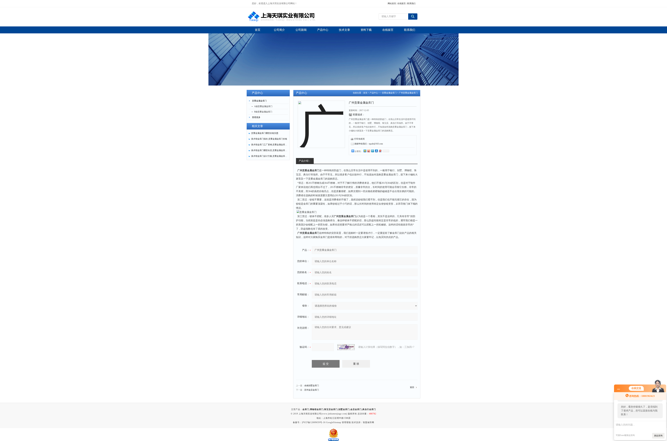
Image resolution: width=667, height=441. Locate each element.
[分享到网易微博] (380, 151)
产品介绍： (305, 161)
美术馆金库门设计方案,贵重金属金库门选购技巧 (269, 156)
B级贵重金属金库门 (263, 112)
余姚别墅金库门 (311, 385)
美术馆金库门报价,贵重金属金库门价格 (269, 139)
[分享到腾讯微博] (372, 151)
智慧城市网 (368, 422)
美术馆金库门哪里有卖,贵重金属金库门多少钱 (269, 150)
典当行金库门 (369, 409)
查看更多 (256, 117)
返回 (412, 387)
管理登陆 (346, 422)
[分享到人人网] (376, 151)
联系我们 (411, 3)
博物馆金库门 (316, 409)
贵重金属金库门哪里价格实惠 (264, 133)
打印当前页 (359, 139)
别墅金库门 (344, 409)
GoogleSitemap (333, 422)
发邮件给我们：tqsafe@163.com (368, 144)
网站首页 (392, 3)
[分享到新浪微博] (368, 151)
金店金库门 (356, 409)
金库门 (305, 409)
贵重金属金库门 (259, 101)
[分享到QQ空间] (365, 151)
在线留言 (401, 3)
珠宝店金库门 (331, 409)
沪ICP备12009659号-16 (314, 422)
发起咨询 (658, 435)
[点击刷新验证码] (346, 347)
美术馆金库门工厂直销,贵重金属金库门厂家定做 (269, 144)
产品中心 (374, 93)
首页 (365, 93)
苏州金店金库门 (311, 390)
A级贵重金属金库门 (263, 106)
